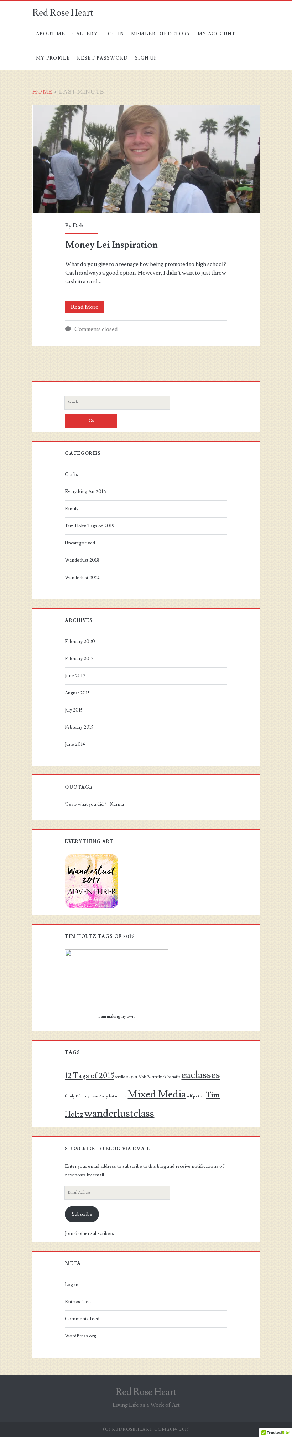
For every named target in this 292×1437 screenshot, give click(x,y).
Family (71, 509)
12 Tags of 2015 (89, 1076)
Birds (142, 1077)
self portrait (196, 1096)
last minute (117, 1096)
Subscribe (82, 1214)
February (82, 1096)
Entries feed (78, 1302)
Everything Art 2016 (85, 491)
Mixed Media (156, 1094)
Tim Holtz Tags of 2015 (89, 526)
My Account (216, 34)
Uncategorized (80, 543)
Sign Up (146, 58)
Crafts (71, 474)
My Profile (53, 58)
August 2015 (77, 693)
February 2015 (79, 727)
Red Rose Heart (62, 13)
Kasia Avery (99, 1096)
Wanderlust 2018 (82, 560)
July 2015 (74, 710)
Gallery (85, 34)
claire (167, 1077)
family (70, 1096)
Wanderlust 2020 (83, 578)
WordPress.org (80, 1336)
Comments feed (82, 1319)
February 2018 (79, 659)
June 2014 (75, 744)
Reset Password (102, 58)
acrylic (120, 1077)
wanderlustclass (119, 1113)
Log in (71, 1284)
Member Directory (161, 34)
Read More (87, 308)
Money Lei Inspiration (146, 159)
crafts (176, 1077)
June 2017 (75, 676)
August (131, 1077)
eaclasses (200, 1075)
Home (42, 91)
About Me (50, 34)
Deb (78, 225)
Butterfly (154, 1077)
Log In (114, 34)
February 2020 (80, 641)
